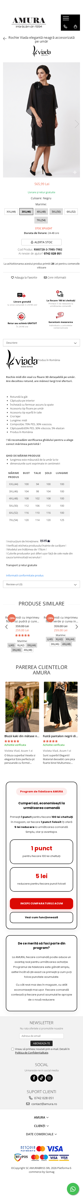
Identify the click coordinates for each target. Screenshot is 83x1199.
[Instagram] (49, 1078)
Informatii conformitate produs (25, 575)
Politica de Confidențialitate (31, 1052)
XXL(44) (11, 211)
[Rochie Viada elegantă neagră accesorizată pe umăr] (41, 120)
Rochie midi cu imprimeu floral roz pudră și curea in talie (22, 619)
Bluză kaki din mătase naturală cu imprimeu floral (38, 736)
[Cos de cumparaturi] (75, 27)
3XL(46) (26, 211)
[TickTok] (41, 1078)
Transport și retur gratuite (21, 565)
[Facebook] (33, 1078)
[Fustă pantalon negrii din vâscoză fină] (61, 707)
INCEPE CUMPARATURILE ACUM (41, 903)
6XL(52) (71, 211)
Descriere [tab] (11, 342)
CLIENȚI (40, 1126)
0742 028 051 (43, 1098)
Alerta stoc (43, 242)
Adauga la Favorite (25, 277)
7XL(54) (41, 220)
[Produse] (66, 20)
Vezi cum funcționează (41, 917)
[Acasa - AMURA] (29, 23)
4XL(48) (41, 211)
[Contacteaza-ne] (65, 27)
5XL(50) (56, 211)
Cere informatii (56, 277)
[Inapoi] (3, 38)
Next (77, 124)
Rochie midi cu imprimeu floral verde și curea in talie (61, 619)
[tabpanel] (41, 120)
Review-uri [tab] (14, 584)
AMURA (40, 1117)
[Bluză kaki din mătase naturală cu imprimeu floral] (22, 707)
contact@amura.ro (44, 1104)
